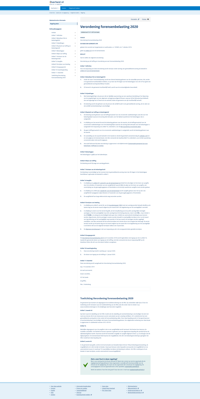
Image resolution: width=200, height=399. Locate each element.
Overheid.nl (54, 8)
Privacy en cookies (81, 388)
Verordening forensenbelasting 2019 (93, 238)
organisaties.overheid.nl (132, 366)
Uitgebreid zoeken (74, 12)
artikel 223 (88, 51)
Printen (144, 19)
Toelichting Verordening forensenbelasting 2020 (59, 76)
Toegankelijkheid (81, 390)
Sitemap (78, 392)
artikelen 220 (144, 136)
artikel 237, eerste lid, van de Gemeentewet (106, 183)
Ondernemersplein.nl (134, 390)
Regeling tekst (54, 24)
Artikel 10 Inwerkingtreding (60, 70)
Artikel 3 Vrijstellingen (58, 43)
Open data (105, 386)
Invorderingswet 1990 (115, 205)
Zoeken (64, 8)
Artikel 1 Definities (57, 35)
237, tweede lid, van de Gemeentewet (108, 191)
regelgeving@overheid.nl (137, 370)
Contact (53, 388)
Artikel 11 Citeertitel (57, 73)
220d (89, 138)
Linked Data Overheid (108, 388)
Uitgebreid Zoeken (74, 8)
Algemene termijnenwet (93, 229)
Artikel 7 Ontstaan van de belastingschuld (59, 57)
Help (52, 392)
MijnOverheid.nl (132, 386)
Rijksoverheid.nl (132, 388)
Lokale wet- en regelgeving (62, 12)
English (53, 390)
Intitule (54, 32)
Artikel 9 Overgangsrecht (59, 67)
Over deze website (56, 386)
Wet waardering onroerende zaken (130, 127)
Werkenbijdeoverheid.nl (135, 392)
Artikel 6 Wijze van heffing (59, 54)
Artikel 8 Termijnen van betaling (61, 64)
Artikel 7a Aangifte (57, 61)
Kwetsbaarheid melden (83, 395)
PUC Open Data (106, 390)
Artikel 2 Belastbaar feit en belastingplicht (59, 39)
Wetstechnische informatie (57, 20)
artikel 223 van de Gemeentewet (89, 71)
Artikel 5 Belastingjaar (58, 51)
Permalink (134, 19)
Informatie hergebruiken (83, 386)
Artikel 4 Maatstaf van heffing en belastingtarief (61, 47)
